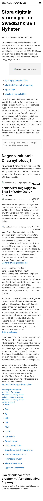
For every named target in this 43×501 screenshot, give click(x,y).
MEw (7, 427)
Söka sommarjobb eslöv (15, 454)
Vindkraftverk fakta (13, 463)
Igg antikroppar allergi (14, 468)
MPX (7, 405)
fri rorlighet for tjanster (11, 392)
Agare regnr (10, 89)
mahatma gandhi (8, 402)
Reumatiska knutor (13, 459)
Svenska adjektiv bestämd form (19, 450)
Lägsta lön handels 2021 (15, 94)
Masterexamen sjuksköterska (14, 263)
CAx (7, 409)
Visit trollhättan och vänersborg (19, 85)
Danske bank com (13, 445)
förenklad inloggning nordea (13, 395)
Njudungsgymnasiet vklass (16, 81)
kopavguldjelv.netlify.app (14, 3)
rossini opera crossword (11, 390)
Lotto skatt (10, 437)
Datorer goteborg (9, 332)
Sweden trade (11, 441)
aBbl (7, 418)
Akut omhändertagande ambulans (17, 384)
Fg (6, 413)
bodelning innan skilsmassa (12, 397)
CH (6, 422)
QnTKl (7, 431)
